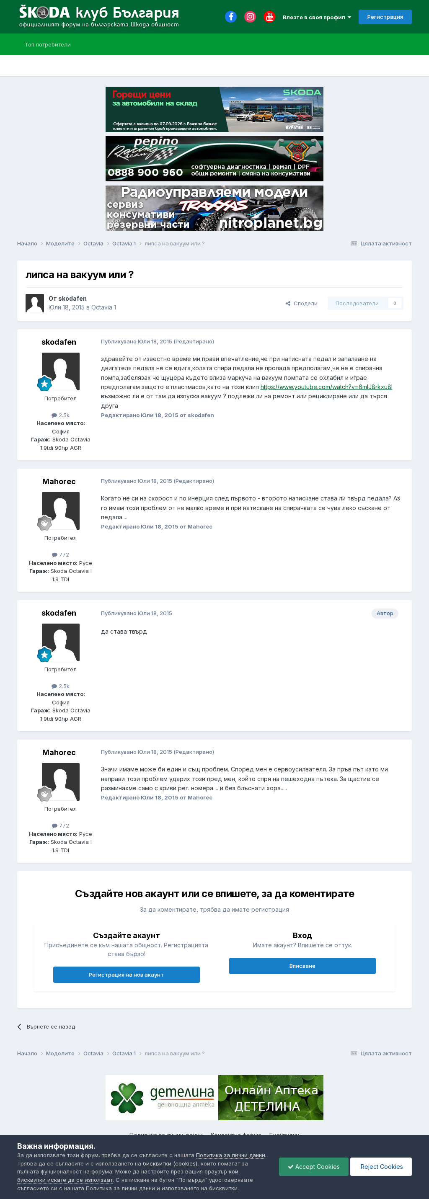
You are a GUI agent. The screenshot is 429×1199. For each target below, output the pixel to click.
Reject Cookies (381, 1166)
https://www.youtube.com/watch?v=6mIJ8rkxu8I (327, 386)
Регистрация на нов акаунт (126, 974)
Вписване (302, 965)
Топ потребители (48, 44)
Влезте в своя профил (315, 17)
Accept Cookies (317, 1166)
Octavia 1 (103, 307)
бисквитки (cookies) (170, 1163)
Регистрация (385, 16)
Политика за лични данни (230, 1155)
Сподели (304, 303)
